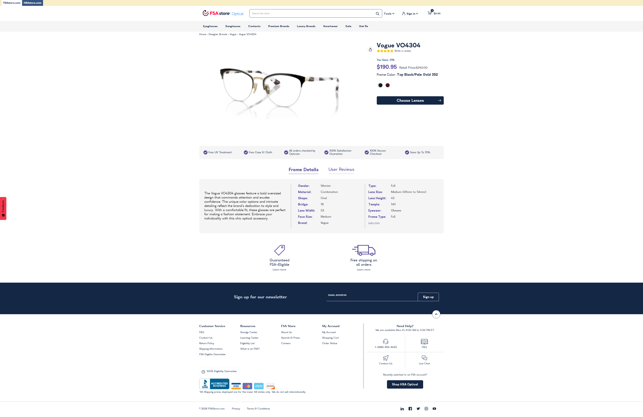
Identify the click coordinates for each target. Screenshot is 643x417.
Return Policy (206, 343)
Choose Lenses (410, 100)
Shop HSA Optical (405, 384)
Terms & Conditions (258, 409)
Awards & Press (290, 338)
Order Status (329, 343)
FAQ (201, 332)
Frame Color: (407, 75)
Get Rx (363, 26)
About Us (286, 332)
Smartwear (330, 26)
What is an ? (250, 349)
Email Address (337, 295)
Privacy (236, 409)
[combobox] (315, 13)
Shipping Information (211, 349)
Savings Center (248, 332)
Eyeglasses (210, 26)
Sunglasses (232, 26)
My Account (329, 332)
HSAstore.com (32, 2)
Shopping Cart (330, 338)
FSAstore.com (11, 2)
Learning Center (249, 338)
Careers (286, 343)
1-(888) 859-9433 (386, 347)
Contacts (254, 26)
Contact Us (205, 338)
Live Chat (424, 364)
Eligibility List (247, 343)
